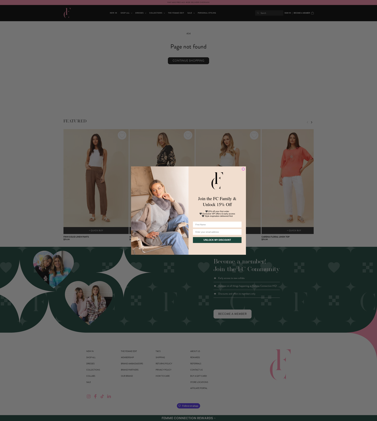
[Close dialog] (243, 169)
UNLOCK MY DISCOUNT (217, 240)
